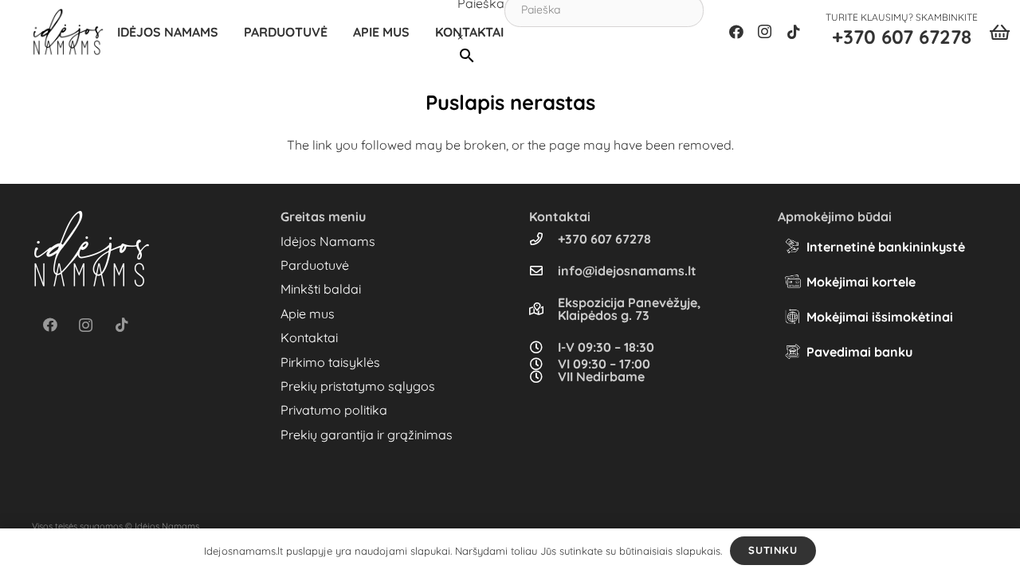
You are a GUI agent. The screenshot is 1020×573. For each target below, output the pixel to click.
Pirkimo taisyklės (330, 362)
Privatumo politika (333, 410)
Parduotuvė (314, 265)
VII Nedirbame (601, 376)
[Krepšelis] (999, 32)
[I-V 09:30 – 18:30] (543, 347)
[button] (335, 32)
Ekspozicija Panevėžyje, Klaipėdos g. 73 (629, 308)
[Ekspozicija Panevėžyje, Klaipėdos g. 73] (543, 308)
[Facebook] (736, 32)
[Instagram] (765, 32)
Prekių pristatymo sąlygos (357, 386)
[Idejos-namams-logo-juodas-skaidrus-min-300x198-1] (68, 32)
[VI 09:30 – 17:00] (543, 363)
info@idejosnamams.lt (627, 271)
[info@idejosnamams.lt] (543, 270)
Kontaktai (309, 337)
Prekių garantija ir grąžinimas (366, 434)
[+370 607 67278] (543, 238)
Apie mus (307, 314)
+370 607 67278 (604, 239)
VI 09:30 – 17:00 (604, 364)
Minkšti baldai (320, 289)
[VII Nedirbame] (543, 376)
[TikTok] (793, 32)
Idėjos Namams (327, 241)
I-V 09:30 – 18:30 (606, 347)
